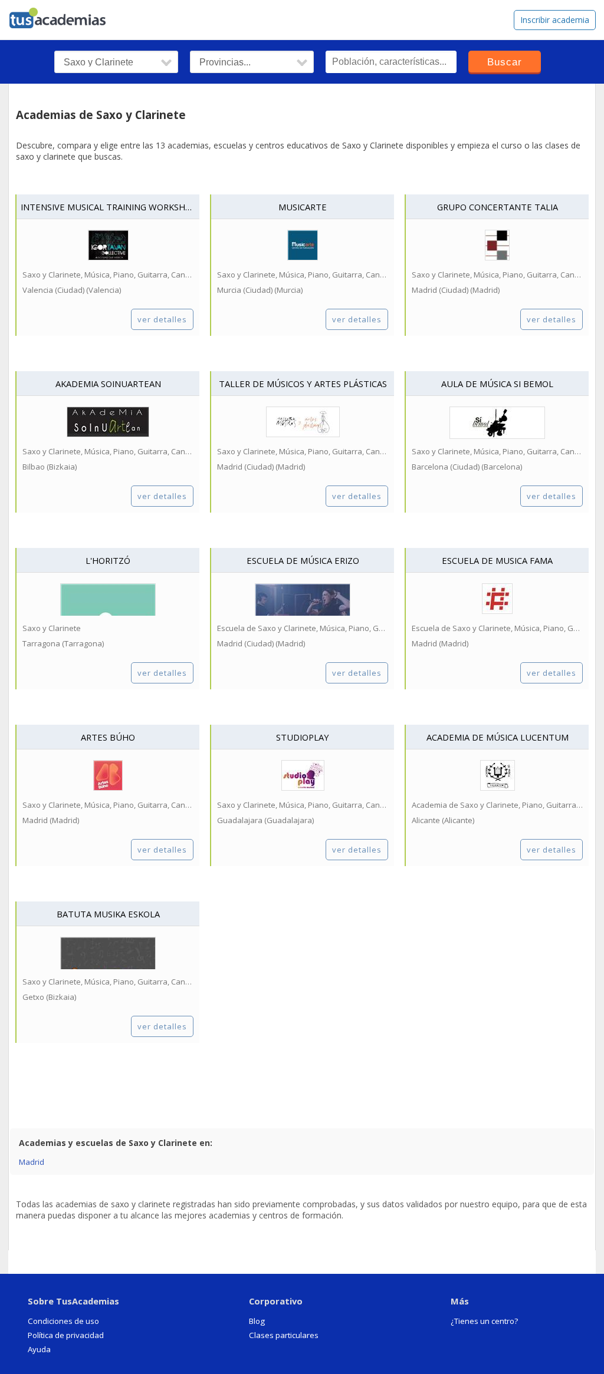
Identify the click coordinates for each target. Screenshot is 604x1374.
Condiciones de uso (63, 1321)
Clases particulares (284, 1335)
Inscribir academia (554, 19)
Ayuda (39, 1349)
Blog (257, 1321)
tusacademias (65, 15)
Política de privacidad (66, 1335)
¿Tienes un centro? (484, 1321)
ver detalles (162, 319)
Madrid (31, 1162)
